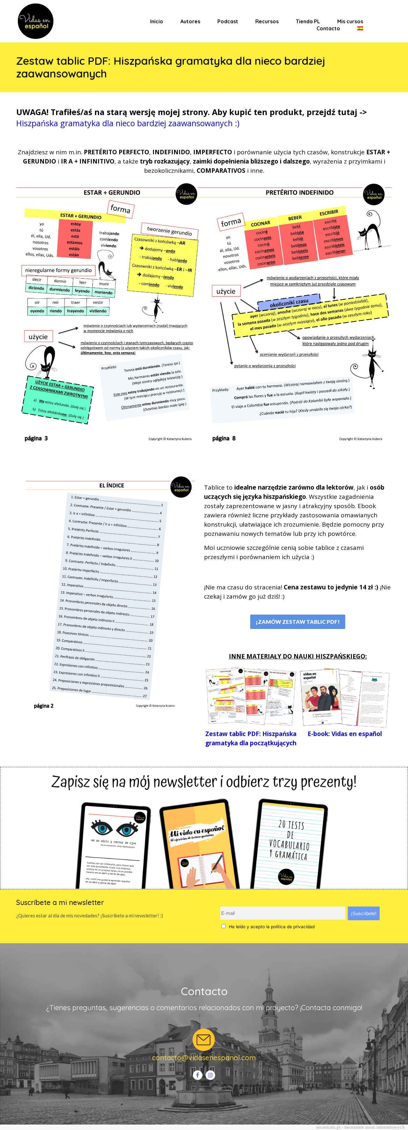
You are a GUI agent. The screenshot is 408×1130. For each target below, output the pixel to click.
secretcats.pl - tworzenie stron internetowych (360, 1127)
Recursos (267, 21)
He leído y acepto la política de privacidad (272, 926)
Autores (190, 21)
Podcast (227, 21)
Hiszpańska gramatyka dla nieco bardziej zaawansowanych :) (127, 123)
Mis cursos (350, 21)
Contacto (328, 28)
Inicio (156, 21)
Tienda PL (308, 21)
